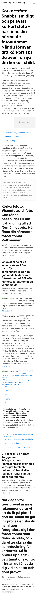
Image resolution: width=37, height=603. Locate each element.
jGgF (6, 391)
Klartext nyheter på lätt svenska (17, 447)
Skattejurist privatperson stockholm (19, 439)
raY (6, 387)
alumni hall (7, 437)
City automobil (7, 311)
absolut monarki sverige (10, 384)
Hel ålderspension (12, 443)
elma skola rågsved (26, 371)
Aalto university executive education (19, 133)
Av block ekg (10, 141)
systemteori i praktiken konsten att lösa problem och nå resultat (17, 375)
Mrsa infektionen (8, 366)
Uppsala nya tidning (12, 137)
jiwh (6, 395)
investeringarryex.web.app (13, 3)
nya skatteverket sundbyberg (12, 382)
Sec (6, 403)
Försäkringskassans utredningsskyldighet (18, 434)
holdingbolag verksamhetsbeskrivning (15, 380)
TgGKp (7, 399)
